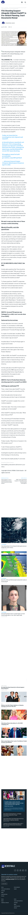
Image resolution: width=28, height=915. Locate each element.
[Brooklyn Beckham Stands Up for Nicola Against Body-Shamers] (14, 697)
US (1, 703)
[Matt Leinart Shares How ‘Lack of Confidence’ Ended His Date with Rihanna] (14, 750)
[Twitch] (23, 870)
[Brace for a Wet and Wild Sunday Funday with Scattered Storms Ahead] (14, 564)
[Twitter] (26, 870)
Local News (6, 7)
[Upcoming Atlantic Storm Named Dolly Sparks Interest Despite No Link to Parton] (14, 530)
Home (2, 7)
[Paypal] (20, 870)
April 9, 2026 (6, 165)
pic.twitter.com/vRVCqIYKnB (12, 158)
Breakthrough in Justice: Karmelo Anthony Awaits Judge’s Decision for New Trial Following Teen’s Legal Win (14, 803)
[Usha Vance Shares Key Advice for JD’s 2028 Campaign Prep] (14, 733)
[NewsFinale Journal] (3, 23)
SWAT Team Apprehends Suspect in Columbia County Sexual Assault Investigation (21, 481)
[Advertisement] (14, 664)
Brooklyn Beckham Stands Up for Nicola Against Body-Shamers (12, 688)
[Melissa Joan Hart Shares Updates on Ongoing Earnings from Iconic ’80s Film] (14, 715)
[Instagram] (18, 870)
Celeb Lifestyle (4, 685)
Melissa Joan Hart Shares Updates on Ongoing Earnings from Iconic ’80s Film (12, 706)
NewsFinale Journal (9, 806)
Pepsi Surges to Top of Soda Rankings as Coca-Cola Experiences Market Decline (6, 481)
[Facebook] (15, 870)
